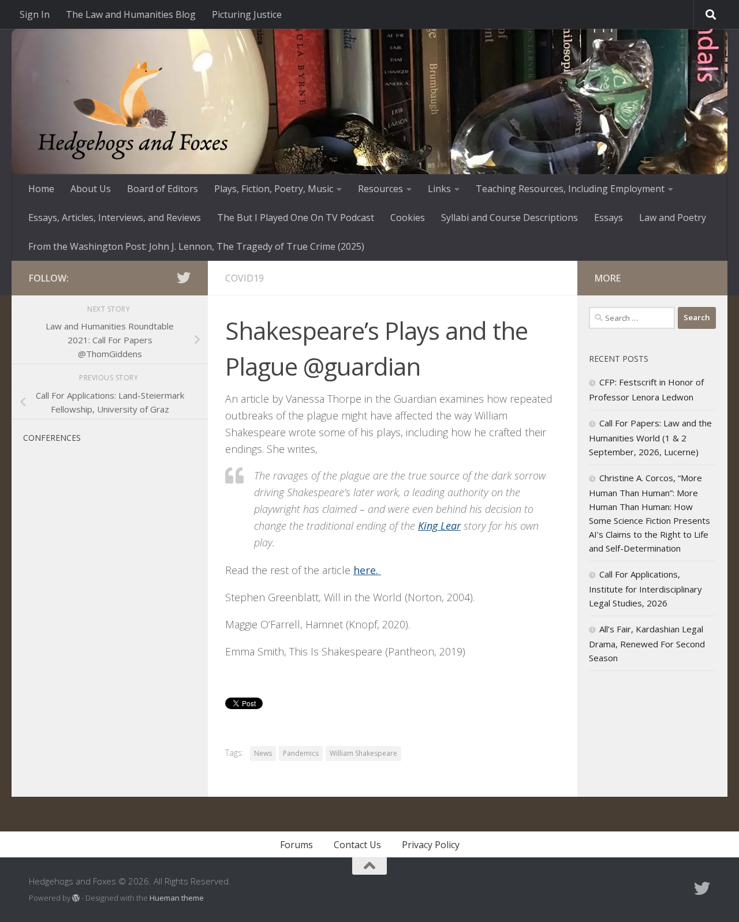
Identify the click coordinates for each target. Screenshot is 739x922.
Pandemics (301, 753)
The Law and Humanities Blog (131, 14)
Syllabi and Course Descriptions (509, 217)
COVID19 (244, 278)
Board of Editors (162, 188)
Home (41, 188)
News (263, 753)
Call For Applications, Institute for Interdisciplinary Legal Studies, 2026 (645, 588)
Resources (380, 188)
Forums (296, 844)
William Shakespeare (363, 753)
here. (367, 570)
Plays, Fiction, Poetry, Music (273, 188)
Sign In (35, 14)
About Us (90, 188)
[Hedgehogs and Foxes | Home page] (133, 109)
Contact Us (357, 844)
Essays (608, 217)
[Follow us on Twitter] (184, 277)
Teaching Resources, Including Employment (570, 188)
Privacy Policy (431, 844)
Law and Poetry (672, 217)
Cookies (407, 217)
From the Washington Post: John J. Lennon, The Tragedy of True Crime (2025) (196, 246)
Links (439, 188)
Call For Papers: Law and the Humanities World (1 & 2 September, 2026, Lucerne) (650, 437)
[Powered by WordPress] (76, 898)
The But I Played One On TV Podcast (295, 217)
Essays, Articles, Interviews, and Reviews (114, 217)
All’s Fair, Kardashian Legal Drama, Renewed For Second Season (647, 643)
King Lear (439, 526)
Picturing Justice (247, 14)
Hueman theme (177, 898)
